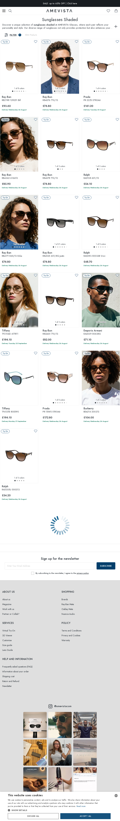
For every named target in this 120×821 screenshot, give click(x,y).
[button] (13, 91)
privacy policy (83, 573)
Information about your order (15, 671)
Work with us (8, 609)
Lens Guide (7, 650)
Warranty (66, 640)
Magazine (6, 604)
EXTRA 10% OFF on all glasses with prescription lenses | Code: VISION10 (60, 3)
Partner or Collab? (10, 614)
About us (6, 599)
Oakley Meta (67, 609)
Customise (7, 640)
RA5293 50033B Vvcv (94, 254)
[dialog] (60, 806)
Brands (65, 599)
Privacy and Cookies (71, 635)
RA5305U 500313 (11, 488)
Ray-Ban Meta (68, 604)
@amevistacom (63, 706)
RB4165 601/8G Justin (53, 254)
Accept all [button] (85, 816)
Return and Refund (10, 681)
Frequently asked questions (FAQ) (17, 666)
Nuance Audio (68, 614)
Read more (81, 806)
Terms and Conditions (71, 630)
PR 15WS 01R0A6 (51, 410)
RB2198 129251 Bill (11, 99)
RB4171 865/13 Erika (12, 254)
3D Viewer (7, 635)
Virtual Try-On (8, 630)
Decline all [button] (33, 816)
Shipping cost (8, 676)
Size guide (7, 645)
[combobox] (116, 795)
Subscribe (106, 565)
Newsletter (7, 686)
